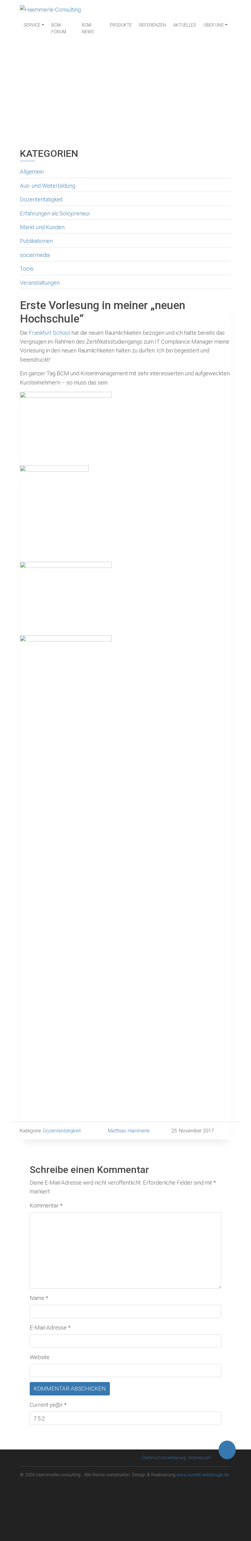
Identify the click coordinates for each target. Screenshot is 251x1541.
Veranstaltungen (40, 283)
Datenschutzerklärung (164, 1457)
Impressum (200, 1457)
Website (40, 1357)
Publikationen (36, 241)
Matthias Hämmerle (129, 1131)
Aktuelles (184, 25)
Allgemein (32, 171)
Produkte (121, 25)
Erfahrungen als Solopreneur (55, 213)
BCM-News (88, 28)
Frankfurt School (49, 333)
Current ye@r (48, 1405)
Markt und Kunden (42, 227)
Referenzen (152, 25)
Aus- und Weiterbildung (47, 185)
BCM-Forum (58, 28)
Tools (27, 268)
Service (32, 25)
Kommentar (46, 1205)
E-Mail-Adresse (50, 1327)
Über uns (214, 25)
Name (39, 1298)
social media (35, 255)
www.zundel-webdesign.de (203, 1475)
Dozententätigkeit (41, 199)
